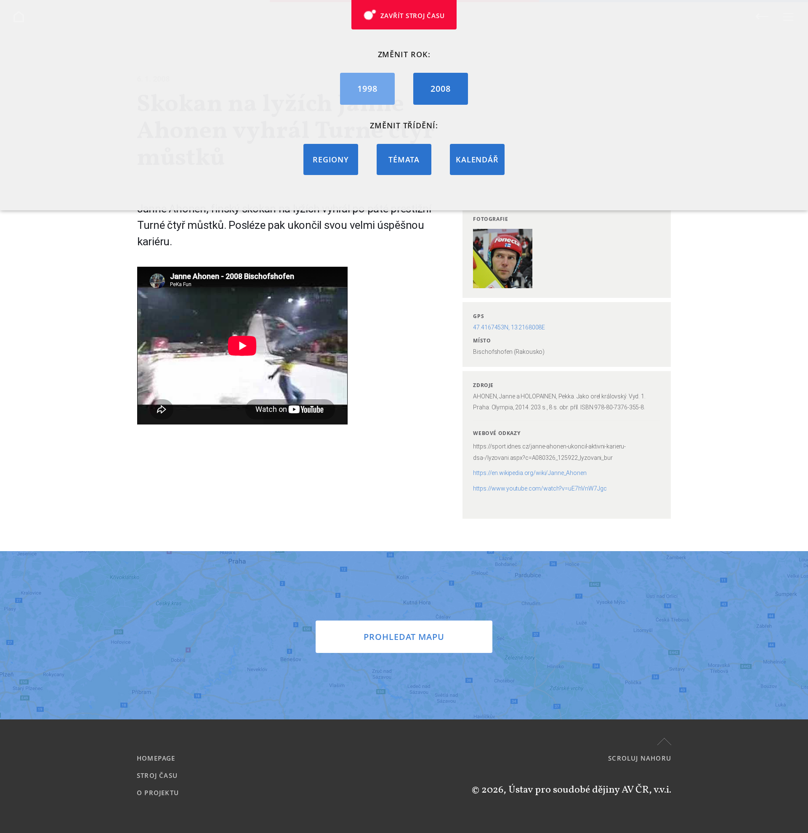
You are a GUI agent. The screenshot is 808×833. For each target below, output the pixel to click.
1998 (367, 88)
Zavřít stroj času (412, 15)
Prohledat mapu (404, 636)
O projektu (158, 792)
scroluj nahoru (639, 758)
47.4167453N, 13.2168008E (509, 327)
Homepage (156, 758)
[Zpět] (762, 16)
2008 (441, 88)
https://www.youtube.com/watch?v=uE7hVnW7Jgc (539, 488)
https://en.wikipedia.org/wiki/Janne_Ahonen (529, 473)
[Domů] (19, 16)
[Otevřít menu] (788, 16)
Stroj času (157, 775)
